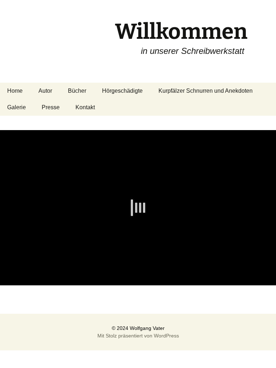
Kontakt (85, 107)
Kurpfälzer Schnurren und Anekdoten (205, 91)
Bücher (77, 91)
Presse (51, 107)
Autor (45, 91)
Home (15, 91)
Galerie (16, 107)
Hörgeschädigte (122, 91)
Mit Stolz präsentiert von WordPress (138, 336)
